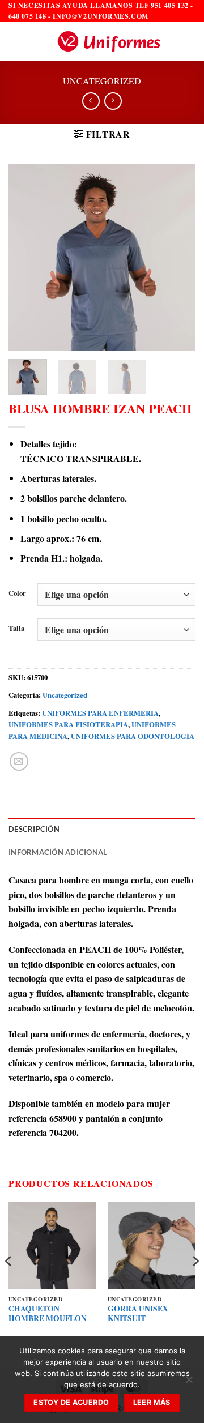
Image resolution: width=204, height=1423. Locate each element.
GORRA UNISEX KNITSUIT (138, 1314)
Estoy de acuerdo (71, 1402)
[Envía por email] (19, 761)
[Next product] (91, 101)
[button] (15, 41)
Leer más (152, 1402)
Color (17, 593)
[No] (189, 1383)
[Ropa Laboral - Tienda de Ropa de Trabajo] (109, 41)
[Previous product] (113, 101)
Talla (16, 629)
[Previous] (26, 257)
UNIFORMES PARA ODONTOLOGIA (132, 736)
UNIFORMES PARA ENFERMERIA (100, 713)
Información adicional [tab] (57, 852)
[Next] (177, 257)
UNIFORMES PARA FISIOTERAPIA (68, 724)
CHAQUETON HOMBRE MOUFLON (47, 1314)
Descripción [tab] (34, 829)
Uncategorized (102, 81)
